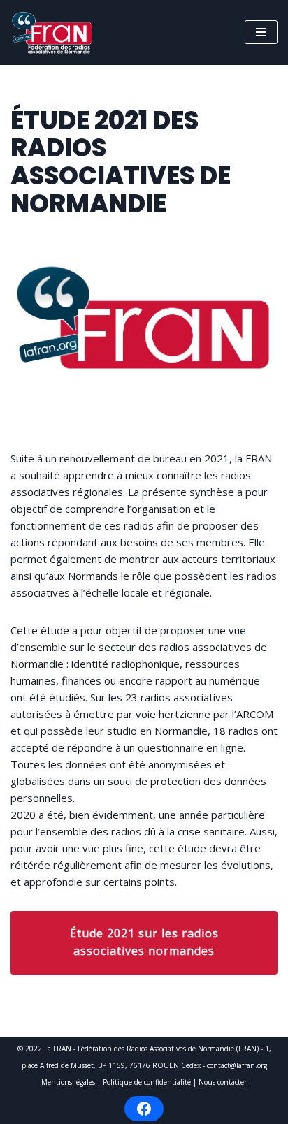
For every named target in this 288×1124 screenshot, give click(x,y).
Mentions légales (68, 1082)
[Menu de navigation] (261, 32)
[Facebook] (144, 1108)
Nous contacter (223, 1082)
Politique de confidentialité (148, 1082)
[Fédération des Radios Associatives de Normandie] (55, 32)
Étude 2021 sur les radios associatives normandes (144, 942)
